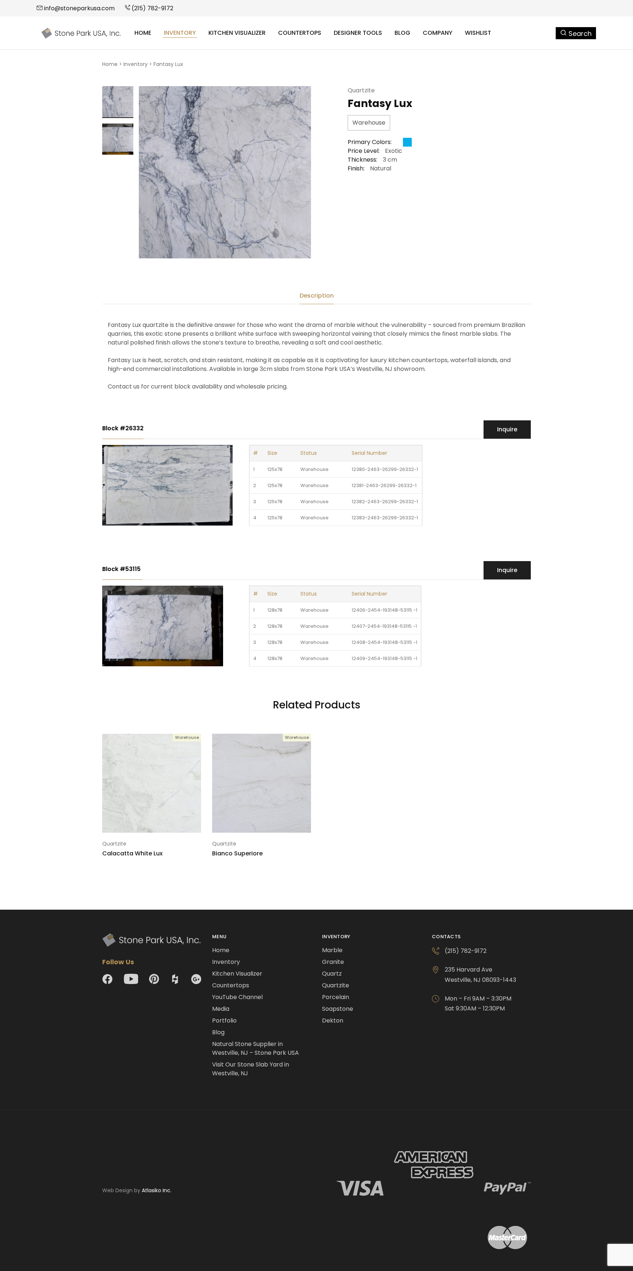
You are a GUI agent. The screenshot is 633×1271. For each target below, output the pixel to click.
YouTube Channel (237, 997)
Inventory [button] (180, 33)
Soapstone (337, 1009)
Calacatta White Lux (132, 853)
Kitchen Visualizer (237, 33)
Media (220, 1009)
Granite (333, 962)
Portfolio (224, 1020)
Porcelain (335, 997)
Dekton (332, 1020)
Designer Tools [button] (358, 33)
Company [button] (437, 33)
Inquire (507, 429)
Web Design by (136, 1190)
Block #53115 (122, 569)
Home (142, 33)
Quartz (332, 973)
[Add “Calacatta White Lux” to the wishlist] (160, 821)
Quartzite (361, 90)
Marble (332, 950)
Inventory (135, 64)
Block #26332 (123, 428)
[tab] (316, 296)
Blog (402, 33)
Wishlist (478, 33)
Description (317, 295)
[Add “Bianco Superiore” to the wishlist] (270, 821)
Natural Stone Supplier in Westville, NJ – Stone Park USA (255, 1048)
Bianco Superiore (237, 853)
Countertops (299, 33)
